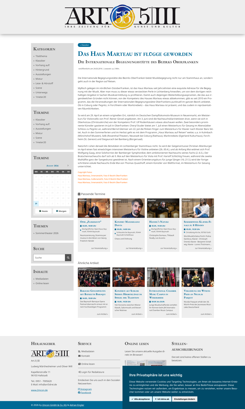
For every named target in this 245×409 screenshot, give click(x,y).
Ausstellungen (43, 74)
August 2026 (52, 165)
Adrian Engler (77, 405)
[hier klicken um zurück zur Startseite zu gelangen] (122, 17)
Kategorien (44, 49)
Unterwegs (41, 92)
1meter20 (40, 96)
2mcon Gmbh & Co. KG (54, 405)
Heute (45, 211)
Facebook (85, 392)
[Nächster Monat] (68, 165)
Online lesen (42, 283)
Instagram (86, 389)
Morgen (62, 211)
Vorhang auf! (42, 65)
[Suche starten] (68, 257)
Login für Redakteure (92, 372)
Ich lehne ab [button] (163, 399)
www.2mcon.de (39, 390)
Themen (40, 226)
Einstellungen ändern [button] (184, 399)
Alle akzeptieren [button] (142, 399)
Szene (38, 87)
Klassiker (40, 60)
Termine (41, 112)
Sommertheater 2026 (46, 233)
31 (36, 203)
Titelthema (41, 56)
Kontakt (85, 355)
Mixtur (39, 78)
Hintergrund (42, 69)
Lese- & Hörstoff (44, 83)
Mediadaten (41, 278)
